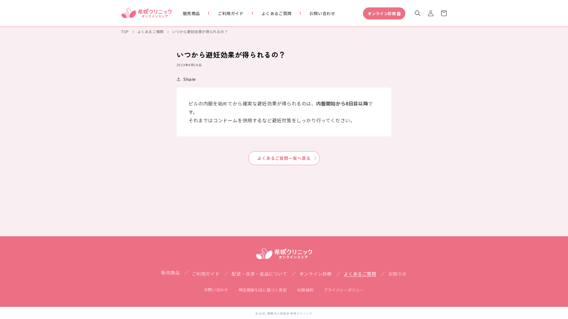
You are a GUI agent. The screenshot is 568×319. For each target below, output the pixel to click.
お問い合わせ (216, 289)
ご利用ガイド (206, 274)
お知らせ (397, 274)
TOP (125, 31)
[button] (417, 13)
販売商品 (170, 272)
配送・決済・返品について (259, 274)
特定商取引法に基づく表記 (263, 290)
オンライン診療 (382, 13)
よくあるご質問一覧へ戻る (284, 158)
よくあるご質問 (151, 31)
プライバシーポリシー (344, 290)
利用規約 (305, 290)
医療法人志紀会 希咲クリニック (290, 313)
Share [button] (189, 79)
